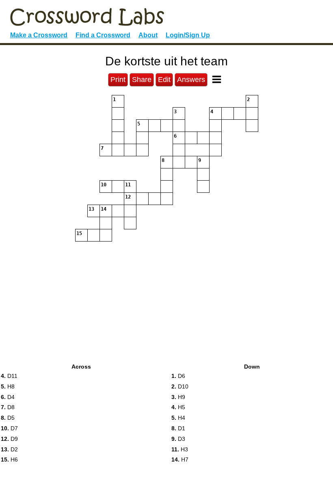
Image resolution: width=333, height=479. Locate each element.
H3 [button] (179, 449)
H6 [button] (9, 459)
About (148, 35)
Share (141, 80)
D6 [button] (178, 376)
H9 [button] (178, 397)
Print (117, 80)
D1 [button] (178, 428)
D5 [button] (8, 417)
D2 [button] (9, 449)
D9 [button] (9, 439)
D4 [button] (8, 397)
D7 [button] (9, 428)
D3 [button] (178, 439)
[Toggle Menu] (217, 79)
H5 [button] (178, 407)
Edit (164, 80)
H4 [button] (178, 417)
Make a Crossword (38, 35)
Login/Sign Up (188, 35)
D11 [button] (9, 376)
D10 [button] (179, 386)
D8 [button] (8, 407)
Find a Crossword (103, 35)
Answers (191, 80)
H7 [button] (179, 459)
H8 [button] (8, 386)
